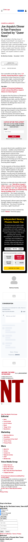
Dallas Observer (8, 465)
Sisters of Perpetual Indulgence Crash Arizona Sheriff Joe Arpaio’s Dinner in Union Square (12, 90)
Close (2, 541)
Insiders (3, 511)
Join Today (3, 516)
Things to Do (4, 510)
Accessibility (17, 476)
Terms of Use (7, 441)
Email (6, 129)
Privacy (20, 138)
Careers (6, 451)
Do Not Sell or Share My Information (11, 488)
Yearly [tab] (20, 248)
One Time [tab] (8, 248)
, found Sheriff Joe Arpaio (12, 74)
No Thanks (3, 518)
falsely (7, 211)
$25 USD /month (19, 257)
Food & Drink (7, 421)
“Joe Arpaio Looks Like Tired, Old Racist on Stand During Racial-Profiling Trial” (14, 189)
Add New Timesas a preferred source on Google (10, 63)
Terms (16, 138)
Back (2, 531)
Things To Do (7, 427)
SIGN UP (14, 136)
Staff (5, 456)
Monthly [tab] (15, 248)
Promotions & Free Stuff (11, 439)
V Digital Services (8, 472)
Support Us (20, 10)
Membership (7, 458)
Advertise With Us (9, 435)
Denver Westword (9, 466)
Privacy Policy (7, 443)
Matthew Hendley (7, 56)
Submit (7, 531)
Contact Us (7, 453)
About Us (6, 449)
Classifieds (7, 437)
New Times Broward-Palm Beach (13, 470)
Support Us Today (14, 268)
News (5, 419)
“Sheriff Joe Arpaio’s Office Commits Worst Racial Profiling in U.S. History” (13, 186)
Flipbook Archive (8, 455)
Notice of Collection (10, 138)
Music (5, 425)
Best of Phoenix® (6, 513)
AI (21, 476)
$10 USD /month (8, 257)
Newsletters (7, 429)
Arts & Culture (8, 423)
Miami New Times (8, 468)
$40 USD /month (8, 262)
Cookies (11, 476)
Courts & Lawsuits (7, 23)
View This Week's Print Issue (9, 414)
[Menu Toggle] (1, 11)
